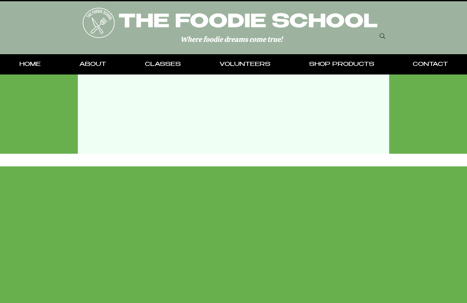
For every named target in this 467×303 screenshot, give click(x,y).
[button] (92, 64)
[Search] (382, 36)
